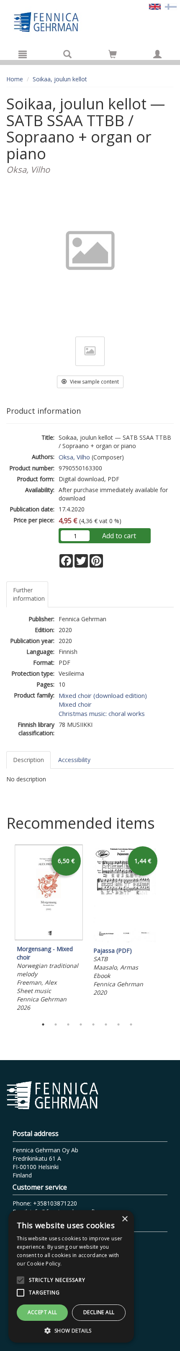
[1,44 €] (125, 940)
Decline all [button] (98, 1312)
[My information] (157, 54)
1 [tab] (43, 1024)
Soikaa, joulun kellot (60, 79)
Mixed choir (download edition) (103, 695)
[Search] (67, 54)
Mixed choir (75, 704)
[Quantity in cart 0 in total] (112, 56)
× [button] (124, 1219)
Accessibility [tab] (74, 760)
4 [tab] (81, 1024)
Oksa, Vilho (74, 457)
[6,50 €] (49, 938)
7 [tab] (118, 1024)
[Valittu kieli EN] (155, 6)
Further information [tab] (29, 594)
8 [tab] (131, 1024)
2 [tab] (55, 1024)
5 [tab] (93, 1024)
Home (14, 79)
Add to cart (119, 535)
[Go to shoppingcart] (112, 54)
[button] (71, 1330)
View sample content (94, 381)
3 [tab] (68, 1024)
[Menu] (22, 54)
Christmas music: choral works (102, 713)
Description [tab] (28, 760)
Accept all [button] (42, 1312)
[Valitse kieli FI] (171, 6)
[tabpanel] (48, 929)
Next (169, 929)
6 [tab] (106, 1024)
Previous (4, 929)
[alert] (71, 1276)
